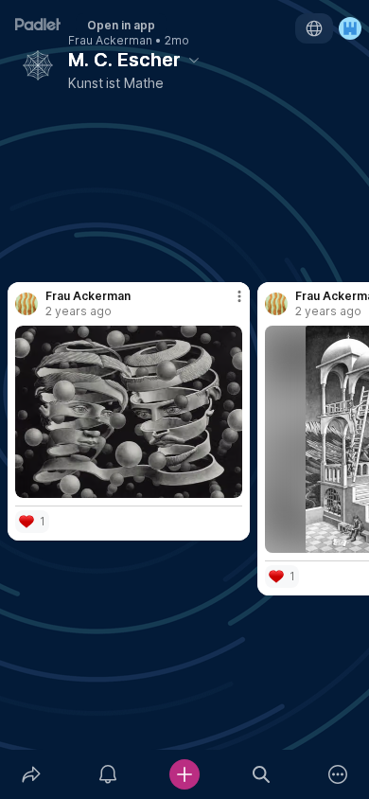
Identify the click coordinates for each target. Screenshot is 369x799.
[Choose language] (314, 28)
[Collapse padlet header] (194, 59)
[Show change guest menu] (350, 28)
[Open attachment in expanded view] (128, 412)
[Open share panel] (31, 774)
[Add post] (184, 774)
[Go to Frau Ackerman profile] (26, 304)
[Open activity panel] (107, 774)
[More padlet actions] (338, 774)
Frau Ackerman (110, 40)
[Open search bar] (262, 774)
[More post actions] (227, 305)
